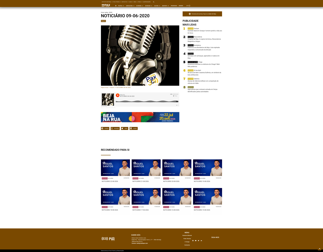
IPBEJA (139, 1)
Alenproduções (147, 1)
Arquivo (103, 21)
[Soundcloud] (201, 240)
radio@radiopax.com (142, 243)
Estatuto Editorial (106, 1)
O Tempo (187, 241)
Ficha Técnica (116, 1)
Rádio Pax (103, 107)
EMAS (135, 1)
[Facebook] (193, 240)
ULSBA (130, 1)
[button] (105, 128)
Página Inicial (104, 87)
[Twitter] (198, 240)
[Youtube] (196, 240)
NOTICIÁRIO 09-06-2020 (110, 107)
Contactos (124, 1)
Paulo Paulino (112, 250)
